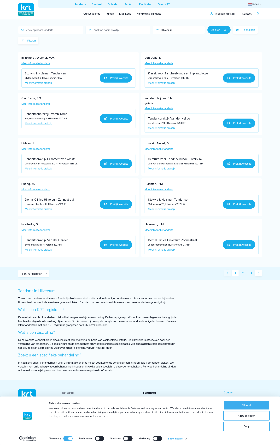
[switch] (99, 438)
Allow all (246, 405)
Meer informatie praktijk (38, 82)
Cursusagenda (91, 13)
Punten (109, 13)
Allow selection (246, 415)
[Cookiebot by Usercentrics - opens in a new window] (27, 438)
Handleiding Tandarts (148, 13)
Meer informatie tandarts (35, 63)
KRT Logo (125, 13)
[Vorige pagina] (227, 273)
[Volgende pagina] (258, 273)
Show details (175, 438)
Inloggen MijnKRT (225, 13)
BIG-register (30, 347)
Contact (246, 13)
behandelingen (48, 362)
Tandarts (67, 392)
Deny (246, 426)
